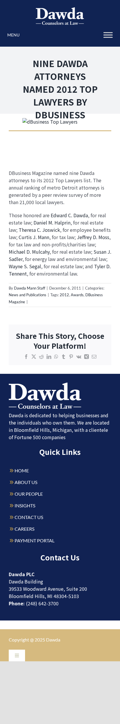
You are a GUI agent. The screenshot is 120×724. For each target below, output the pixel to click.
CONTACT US (29, 517)
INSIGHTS (25, 505)
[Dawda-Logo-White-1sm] (45, 385)
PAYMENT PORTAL (34, 540)
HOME (22, 470)
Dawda (53, 639)
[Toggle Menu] (108, 35)
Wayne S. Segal (25, 266)
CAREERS (24, 529)
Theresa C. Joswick (39, 229)
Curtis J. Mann (34, 237)
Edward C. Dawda (69, 215)
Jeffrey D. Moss (93, 237)
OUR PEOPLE (29, 494)
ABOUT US (26, 482)
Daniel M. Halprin (51, 222)
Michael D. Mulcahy (29, 251)
